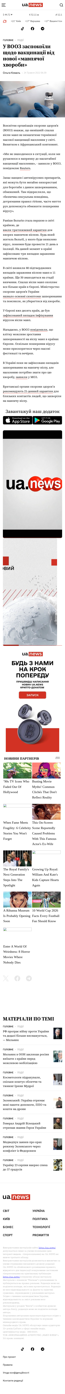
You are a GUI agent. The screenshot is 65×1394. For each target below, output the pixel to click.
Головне (8, 40)
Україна (38, 1211)
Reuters (25, 168)
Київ (6, 1219)
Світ (6, 1211)
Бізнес (8, 1227)
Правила (7, 1365)
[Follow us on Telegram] (42, 28)
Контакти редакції (13, 1380)
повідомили (38, 329)
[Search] (61, 5)
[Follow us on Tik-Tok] (22, 28)
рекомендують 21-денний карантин (28, 391)
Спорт (8, 1235)
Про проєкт (9, 1357)
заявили (21, 377)
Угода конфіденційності (16, 1373)
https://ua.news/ (47, 1247)
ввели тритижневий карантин (25, 230)
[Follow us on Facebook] (32, 28)
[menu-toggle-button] (3, 5)
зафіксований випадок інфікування (28, 315)
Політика (40, 1219)
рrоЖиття (40, 1235)
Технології (41, 1227)
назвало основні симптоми (22, 296)
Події (20, 40)
